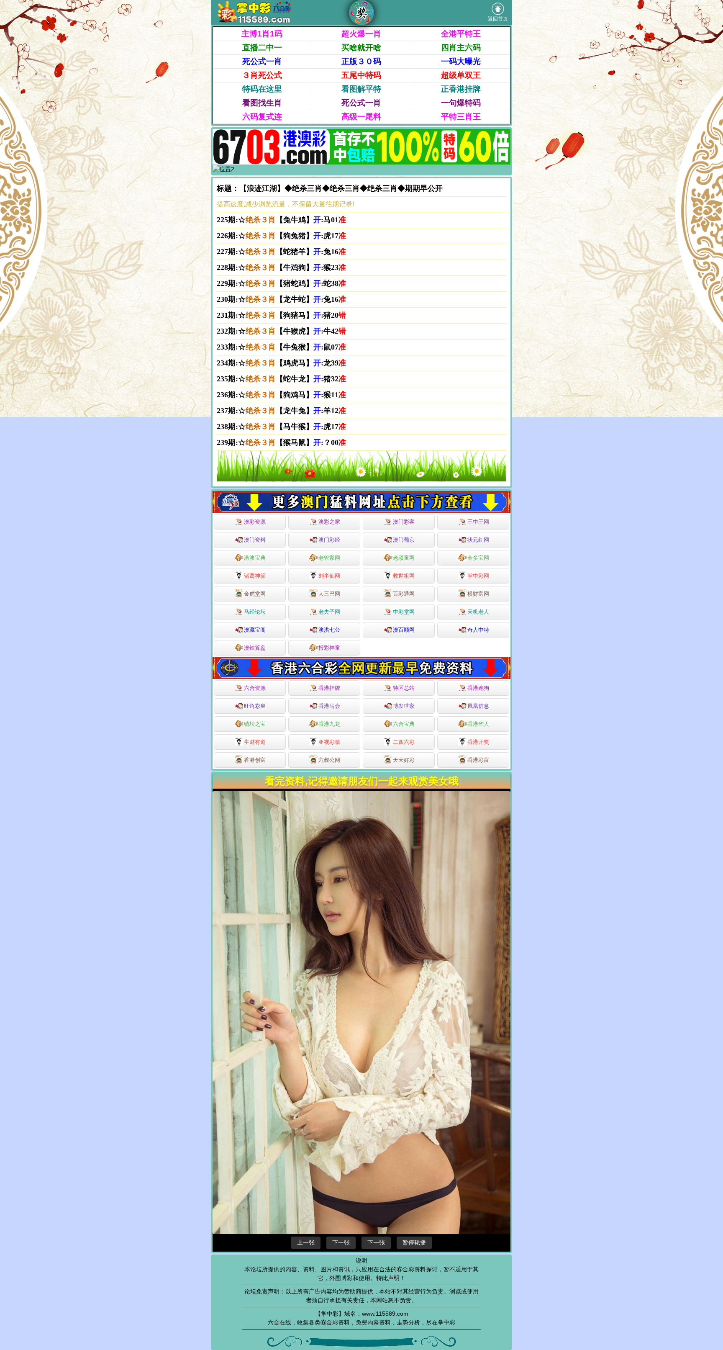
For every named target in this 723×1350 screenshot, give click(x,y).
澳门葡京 (404, 540)
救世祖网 (404, 576)
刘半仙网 (329, 576)
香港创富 (255, 760)
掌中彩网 (478, 576)
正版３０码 (361, 61)
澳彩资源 (255, 522)
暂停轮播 (414, 1242)
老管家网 (329, 558)
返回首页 (498, 19)
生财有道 (255, 742)
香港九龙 (329, 724)
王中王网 (478, 522)
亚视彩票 (329, 742)
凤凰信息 (478, 706)
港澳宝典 (255, 558)
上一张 (306, 1242)
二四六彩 (404, 742)
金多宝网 (478, 558)
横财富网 (478, 594)
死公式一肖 (262, 61)
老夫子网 (329, 612)
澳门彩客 (404, 522)
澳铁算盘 (255, 648)
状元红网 (478, 540)
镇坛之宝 (255, 724)
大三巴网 (329, 594)
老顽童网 (404, 558)
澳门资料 (255, 540)
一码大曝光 (461, 61)
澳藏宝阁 (255, 630)
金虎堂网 (255, 594)
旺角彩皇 (255, 706)
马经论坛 (255, 612)
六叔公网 (329, 760)
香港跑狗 (478, 688)
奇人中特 (478, 630)
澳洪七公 (329, 630)
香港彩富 (478, 760)
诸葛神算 (255, 576)
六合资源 (255, 688)
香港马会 (329, 706)
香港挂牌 (329, 688)
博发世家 (404, 706)
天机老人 (478, 612)
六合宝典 (404, 724)
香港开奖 (478, 742)
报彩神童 (329, 648)
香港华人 (478, 724)
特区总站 (404, 688)
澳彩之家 (329, 522)
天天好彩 (404, 760)
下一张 (341, 1242)
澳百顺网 (404, 630)
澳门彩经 (329, 540)
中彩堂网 (404, 612)
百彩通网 (404, 594)
